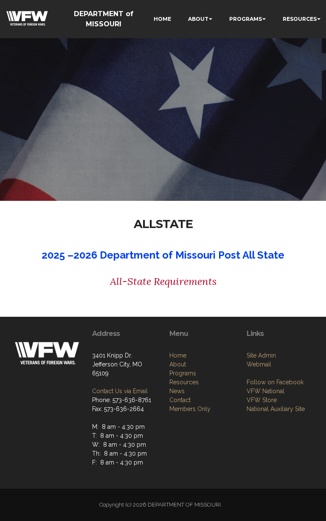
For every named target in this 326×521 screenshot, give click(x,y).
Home (177, 355)
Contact (180, 400)
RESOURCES (300, 19)
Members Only (190, 409)
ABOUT (198, 19)
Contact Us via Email (120, 391)
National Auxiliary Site (276, 409)
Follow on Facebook (275, 382)
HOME (162, 19)
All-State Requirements (163, 281)
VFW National (265, 391)
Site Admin (261, 355)
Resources (184, 382)
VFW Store (262, 400)
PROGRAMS (245, 19)
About (177, 364)
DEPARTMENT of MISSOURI (103, 19)
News (177, 391)
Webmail (259, 364)
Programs (182, 373)
